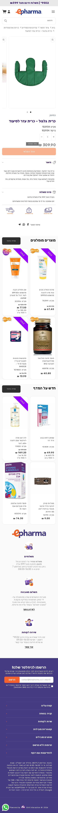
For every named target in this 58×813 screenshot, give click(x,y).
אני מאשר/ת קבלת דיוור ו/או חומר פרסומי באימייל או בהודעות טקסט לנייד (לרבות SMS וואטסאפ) (28, 686)
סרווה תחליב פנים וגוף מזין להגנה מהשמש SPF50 (46, 292)
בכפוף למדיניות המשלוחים (23, 201)
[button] (53, 11)
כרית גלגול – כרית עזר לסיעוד (38, 31)
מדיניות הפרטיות (29, 790)
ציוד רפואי (44, 27)
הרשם (12, 679)
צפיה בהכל (11, 241)
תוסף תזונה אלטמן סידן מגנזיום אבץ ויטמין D (18, 506)
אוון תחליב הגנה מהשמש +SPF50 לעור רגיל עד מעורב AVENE (18, 294)
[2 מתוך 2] (27, 112)
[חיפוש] (5, 20)
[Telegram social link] (19, 224)
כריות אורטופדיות (11, 27)
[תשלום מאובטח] (29, 582)
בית (53, 27)
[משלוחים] (29, 547)
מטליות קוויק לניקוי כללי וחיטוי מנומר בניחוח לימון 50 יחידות (46, 507)
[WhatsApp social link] (24, 224)
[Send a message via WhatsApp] (5, 807)
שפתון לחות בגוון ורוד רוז (47, 439)
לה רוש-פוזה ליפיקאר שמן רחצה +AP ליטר (18, 440)
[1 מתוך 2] (30, 112)
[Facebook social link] (28, 224)
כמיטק (53, 115)
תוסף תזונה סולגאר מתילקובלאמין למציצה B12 (46, 361)
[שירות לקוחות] (29, 622)
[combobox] (29, 20)
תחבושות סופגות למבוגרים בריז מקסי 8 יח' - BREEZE (19, 362)
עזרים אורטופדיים (29, 27)
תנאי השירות (14, 790)
